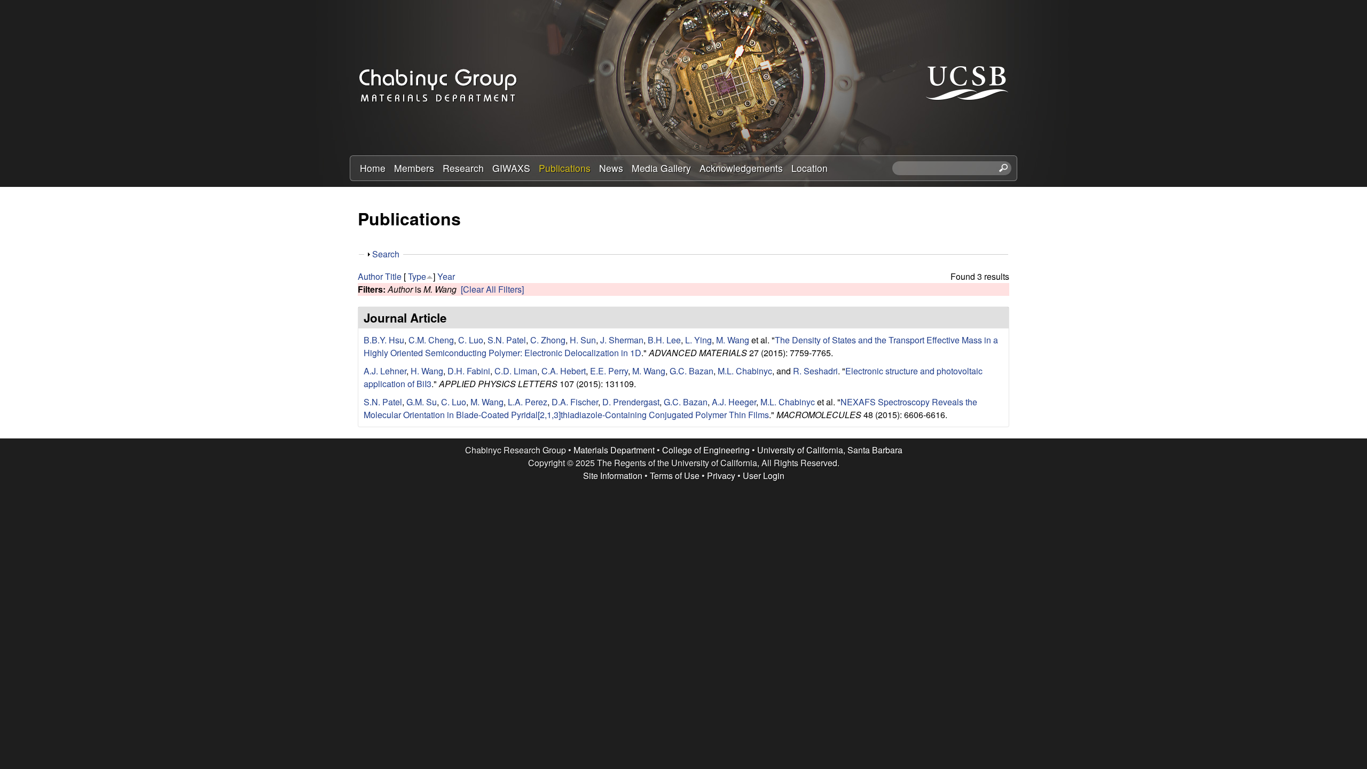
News (611, 168)
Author (370, 276)
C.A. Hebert (563, 371)
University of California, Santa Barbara (829, 450)
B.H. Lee (664, 340)
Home (373, 168)
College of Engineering (706, 450)
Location (809, 168)
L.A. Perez (527, 402)
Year (446, 276)
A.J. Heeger (734, 402)
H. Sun (583, 340)
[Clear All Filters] (492, 289)
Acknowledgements (741, 168)
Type (417, 276)
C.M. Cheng (431, 340)
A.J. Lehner (385, 371)
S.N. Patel (507, 340)
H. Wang (427, 371)
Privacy (721, 475)
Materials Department (614, 450)
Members (414, 168)
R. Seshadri (815, 371)
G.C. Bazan (691, 371)
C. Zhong (547, 340)
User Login (763, 475)
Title (393, 276)
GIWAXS (511, 168)
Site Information (612, 475)
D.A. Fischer (575, 402)
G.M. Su (421, 402)
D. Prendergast (630, 402)
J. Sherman (621, 340)
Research (463, 168)
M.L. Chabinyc (745, 371)
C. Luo (470, 340)
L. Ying (698, 340)
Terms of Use (675, 475)
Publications (565, 168)
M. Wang (732, 340)
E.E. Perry (609, 371)
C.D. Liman (515, 371)
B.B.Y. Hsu (384, 340)
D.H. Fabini (468, 371)
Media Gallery (661, 168)
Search (385, 254)
